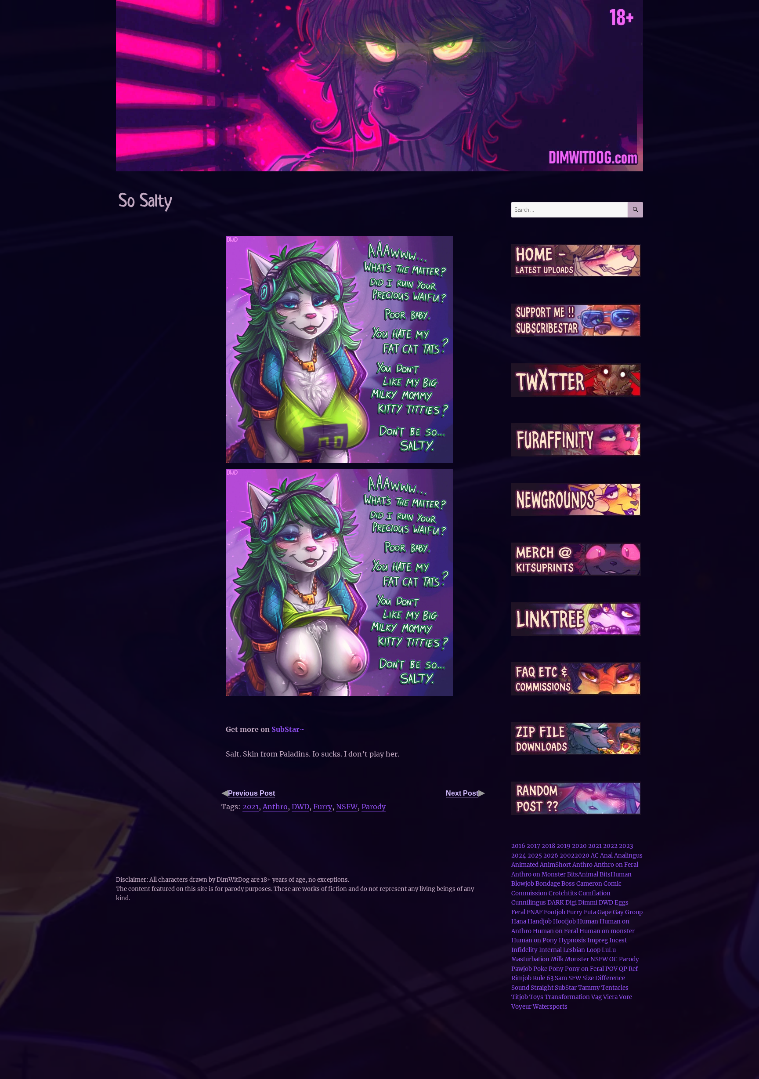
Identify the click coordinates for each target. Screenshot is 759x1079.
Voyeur (521, 1006)
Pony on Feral (584, 969)
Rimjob (521, 978)
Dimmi (587, 902)
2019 (564, 846)
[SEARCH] (635, 209)
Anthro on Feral (616, 865)
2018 (548, 846)
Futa (590, 912)
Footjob (554, 912)
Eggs (621, 902)
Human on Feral (555, 931)
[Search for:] (569, 210)
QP (623, 969)
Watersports (550, 1006)
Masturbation (530, 959)
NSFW (347, 806)
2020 (579, 846)
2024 (518, 855)
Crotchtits (563, 893)
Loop (593, 950)
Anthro (275, 806)
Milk (557, 959)
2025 (535, 855)
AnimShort (555, 865)
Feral (518, 912)
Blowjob (522, 883)
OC (613, 959)
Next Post (462, 793)
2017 (533, 846)
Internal (550, 950)
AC (595, 855)
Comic (613, 883)
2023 (626, 846)
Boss (568, 883)
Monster (577, 959)
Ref (633, 969)
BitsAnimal (582, 874)
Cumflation (594, 893)
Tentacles (615, 988)
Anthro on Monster (538, 874)
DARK (555, 902)
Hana (518, 921)
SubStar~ (287, 729)
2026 (550, 855)
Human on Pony (534, 940)
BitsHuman (616, 874)
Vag (596, 997)
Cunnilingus (528, 902)
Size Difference (603, 978)
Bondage (547, 883)
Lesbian (574, 950)
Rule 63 (543, 978)
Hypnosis (572, 940)
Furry (322, 806)
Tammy (589, 988)
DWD (300, 806)
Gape (604, 912)
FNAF (534, 912)
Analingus (628, 855)
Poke (540, 969)
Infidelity (524, 950)
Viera (610, 997)
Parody (373, 806)
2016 (518, 846)
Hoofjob (564, 921)
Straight (542, 988)
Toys (536, 997)
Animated (525, 865)
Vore (625, 997)
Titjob (519, 997)
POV (611, 969)
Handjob (540, 921)
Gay (618, 912)
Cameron (589, 883)
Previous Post (251, 793)
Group (634, 912)
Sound (520, 988)
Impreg (597, 940)
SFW (574, 978)
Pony (556, 969)
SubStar (566, 988)
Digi (571, 902)
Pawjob (521, 969)
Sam (561, 978)
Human (587, 921)
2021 (250, 806)
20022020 (574, 855)
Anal (606, 855)
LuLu (609, 950)
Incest (618, 940)
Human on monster (607, 931)
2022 (610, 846)
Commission (529, 893)
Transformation (567, 997)
